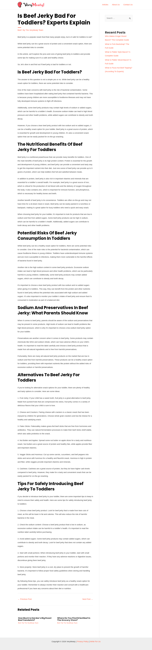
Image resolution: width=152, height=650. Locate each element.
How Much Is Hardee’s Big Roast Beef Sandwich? (34, 619)
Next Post (87, 599)
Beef (19, 30)
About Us (116, 5)
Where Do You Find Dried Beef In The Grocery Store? (73, 619)
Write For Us (95, 642)
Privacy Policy (83, 642)
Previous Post (25, 599)
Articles (105, 5)
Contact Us (128, 5)
